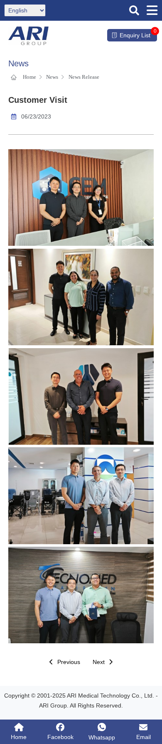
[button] (134, 10)
